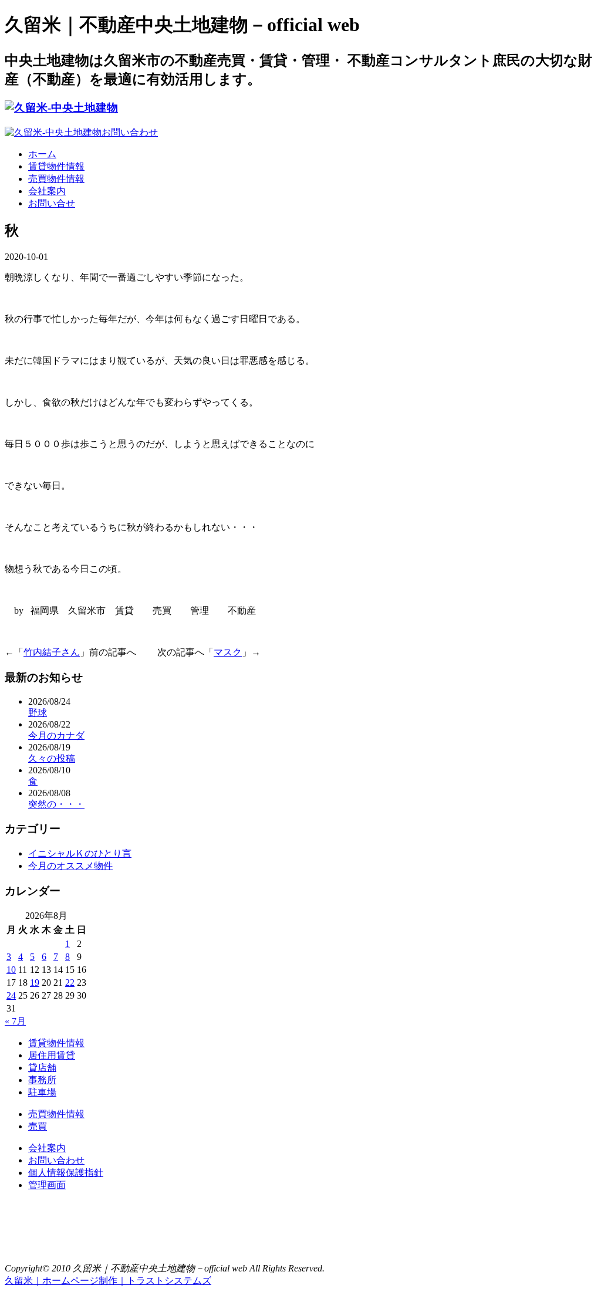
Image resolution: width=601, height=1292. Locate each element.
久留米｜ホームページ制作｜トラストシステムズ (108, 1281)
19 (34, 982)
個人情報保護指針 (65, 1173)
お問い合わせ (56, 1160)
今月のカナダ (56, 735)
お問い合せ (51, 203)
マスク (228, 652)
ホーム (42, 154)
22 (70, 982)
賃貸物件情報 (56, 166)
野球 (37, 713)
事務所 (42, 1080)
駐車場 (42, 1092)
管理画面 (47, 1185)
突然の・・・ (56, 804)
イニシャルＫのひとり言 (79, 853)
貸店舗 (42, 1068)
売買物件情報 (56, 179)
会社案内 (47, 191)
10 (11, 970)
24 (11, 995)
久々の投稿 (51, 758)
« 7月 (15, 1021)
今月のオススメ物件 (70, 866)
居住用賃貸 (51, 1055)
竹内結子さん (51, 652)
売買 (37, 1126)
